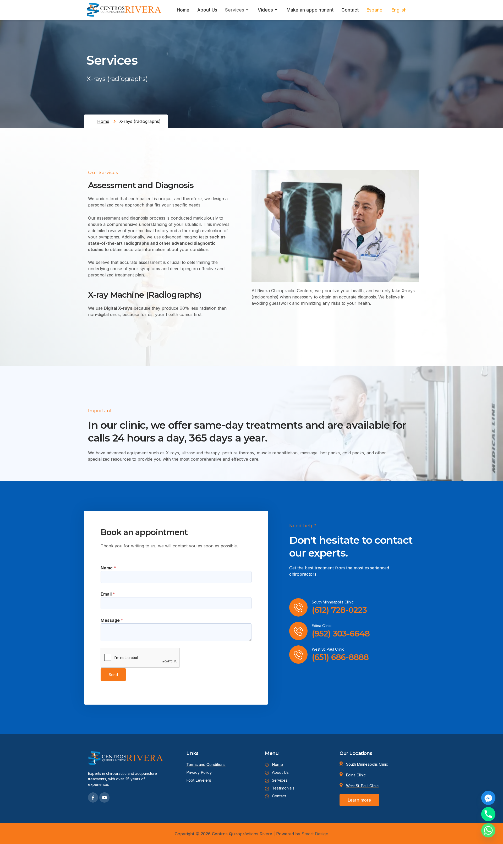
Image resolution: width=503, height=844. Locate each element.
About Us (207, 10)
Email (108, 594)
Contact (350, 10)
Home (183, 10)
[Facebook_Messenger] (488, 798)
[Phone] (488, 814)
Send (113, 674)
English (399, 10)
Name (108, 567)
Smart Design (315, 833)
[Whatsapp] (488, 830)
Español (375, 10)
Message (112, 620)
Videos (265, 10)
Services (234, 10)
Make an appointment (310, 10)
